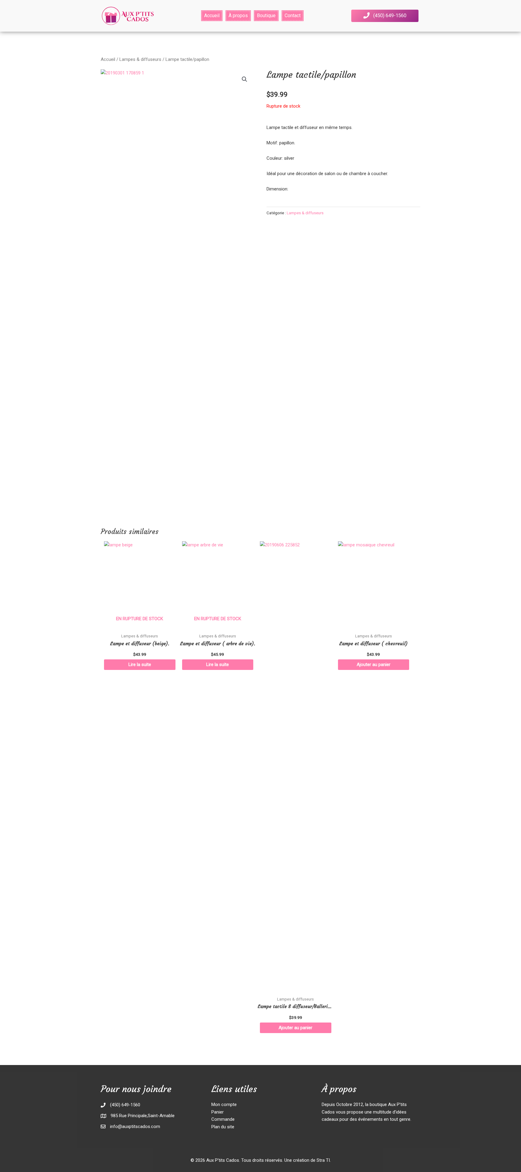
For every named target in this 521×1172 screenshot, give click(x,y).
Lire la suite (139, 664)
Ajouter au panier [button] (295, 1027)
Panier (217, 1112)
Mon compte (224, 1104)
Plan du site (222, 1127)
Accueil (108, 59)
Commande (223, 1119)
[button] (384, 16)
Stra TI (323, 1160)
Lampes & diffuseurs (140, 59)
